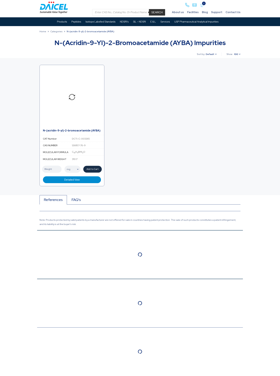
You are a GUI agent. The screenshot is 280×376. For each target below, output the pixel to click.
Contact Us (233, 12)
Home (43, 31)
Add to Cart (93, 169)
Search (157, 12)
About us (178, 12)
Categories (56, 31)
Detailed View (72, 179)
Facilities (193, 12)
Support (216, 12)
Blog (205, 12)
